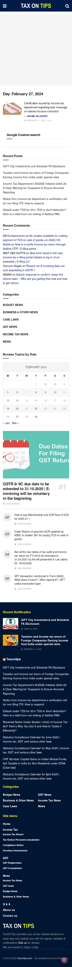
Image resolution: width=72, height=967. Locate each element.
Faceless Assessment (15, 850)
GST (5, 858)
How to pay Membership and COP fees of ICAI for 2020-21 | (41, 516)
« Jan (6, 423)
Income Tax (10, 829)
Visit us (22, 943)
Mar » (15, 423)
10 (55, 392)
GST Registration (12, 862)
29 (36, 416)
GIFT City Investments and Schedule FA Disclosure (34, 166)
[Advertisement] (36, 49)
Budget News (13, 305)
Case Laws (11, 319)
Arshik (6, 244)
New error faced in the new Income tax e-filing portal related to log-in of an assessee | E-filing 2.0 (33, 257)
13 (17, 400)
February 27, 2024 (36, 120)
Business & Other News (20, 312)
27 (17, 416)
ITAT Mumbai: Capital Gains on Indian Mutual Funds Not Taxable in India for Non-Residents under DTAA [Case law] (34, 763)
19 (8, 408)
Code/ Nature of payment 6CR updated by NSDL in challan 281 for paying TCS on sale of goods (41, 535)
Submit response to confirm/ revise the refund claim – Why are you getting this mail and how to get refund (35, 279)
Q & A (6, 904)
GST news (10, 327)
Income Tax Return (13, 834)
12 (8, 400)
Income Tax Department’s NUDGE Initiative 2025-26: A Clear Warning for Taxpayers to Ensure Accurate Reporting (35, 188)
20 (17, 408)
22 (36, 408)
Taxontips (13, 659)
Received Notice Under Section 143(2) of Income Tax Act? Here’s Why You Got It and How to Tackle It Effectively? (35, 726)
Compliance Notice (13, 845)
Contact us (10, 915)
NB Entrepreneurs (14, 236)
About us (9, 910)
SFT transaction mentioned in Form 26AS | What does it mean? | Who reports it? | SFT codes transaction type (39, 579)
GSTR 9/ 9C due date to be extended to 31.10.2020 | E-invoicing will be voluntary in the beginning (26, 491)
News (7, 341)
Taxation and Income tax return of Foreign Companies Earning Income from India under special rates (44, 640)
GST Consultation (12, 868)
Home (6, 824)
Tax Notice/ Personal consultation (21, 839)
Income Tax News (15, 334)
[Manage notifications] (64, 960)
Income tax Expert (37, 116)
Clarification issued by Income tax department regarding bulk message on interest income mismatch (45, 107)
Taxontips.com (24, 958)
